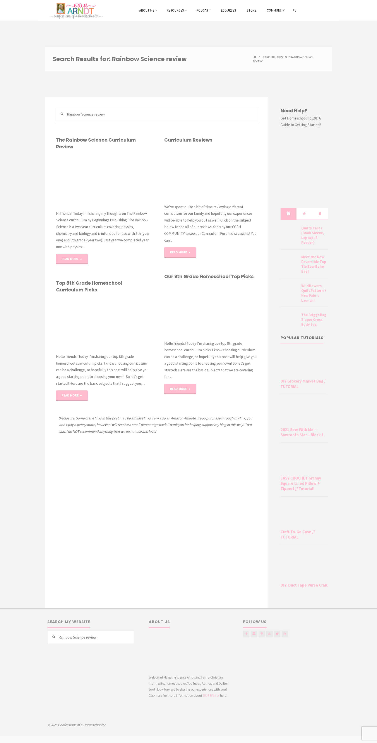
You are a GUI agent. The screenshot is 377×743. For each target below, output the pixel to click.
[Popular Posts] (304, 213)
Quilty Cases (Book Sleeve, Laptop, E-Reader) (312, 235)
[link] (294, 10)
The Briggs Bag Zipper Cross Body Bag (313, 319)
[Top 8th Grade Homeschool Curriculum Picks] (126, 323)
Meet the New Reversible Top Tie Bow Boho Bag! (313, 264)
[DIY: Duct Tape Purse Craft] (304, 564)
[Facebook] (246, 634)
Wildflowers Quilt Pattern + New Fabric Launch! (314, 293)
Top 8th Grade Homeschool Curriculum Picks (89, 286)
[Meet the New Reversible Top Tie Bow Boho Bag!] (289, 262)
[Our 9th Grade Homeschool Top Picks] (234, 310)
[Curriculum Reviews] (211, 173)
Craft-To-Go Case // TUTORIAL (298, 534)
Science (58, 172)
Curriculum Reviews (188, 140)
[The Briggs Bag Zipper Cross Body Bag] (289, 320)
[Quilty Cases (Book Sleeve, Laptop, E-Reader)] (289, 233)
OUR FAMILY (211, 695)
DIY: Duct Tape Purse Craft (304, 585)
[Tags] (320, 213)
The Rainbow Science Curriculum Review (96, 143)
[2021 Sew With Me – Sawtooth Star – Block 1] (304, 411)
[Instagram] (254, 634)
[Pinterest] (262, 634)
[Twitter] (277, 634)
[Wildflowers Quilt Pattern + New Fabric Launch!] (289, 291)
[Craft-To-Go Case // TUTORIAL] (304, 514)
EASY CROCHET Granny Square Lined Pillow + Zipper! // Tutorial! (301, 483)
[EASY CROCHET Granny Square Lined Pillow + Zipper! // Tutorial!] (304, 460)
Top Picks (59, 315)
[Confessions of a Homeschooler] (75, 10)
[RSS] (285, 634)
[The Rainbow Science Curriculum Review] (126, 180)
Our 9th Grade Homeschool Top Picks (209, 276)
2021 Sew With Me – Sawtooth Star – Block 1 (302, 432)
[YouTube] (269, 634)
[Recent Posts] (288, 213)
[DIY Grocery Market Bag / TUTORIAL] (304, 363)
